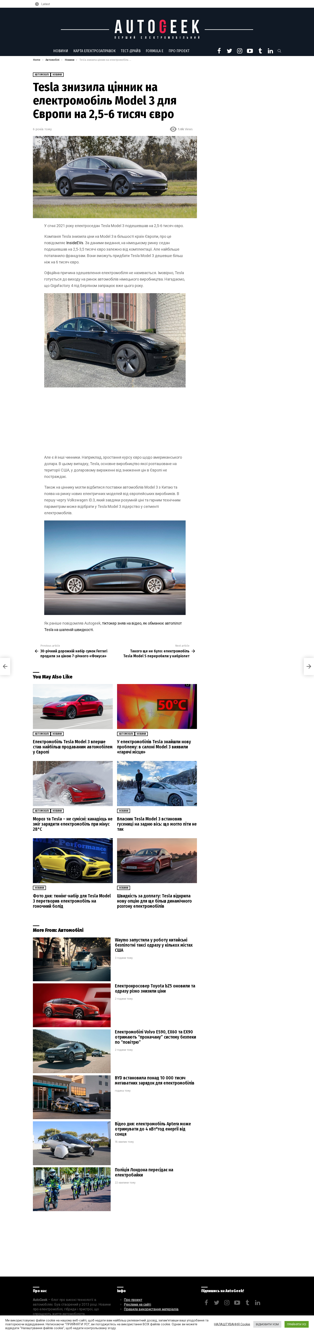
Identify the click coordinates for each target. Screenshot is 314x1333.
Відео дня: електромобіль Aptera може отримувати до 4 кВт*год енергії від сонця (153, 1129)
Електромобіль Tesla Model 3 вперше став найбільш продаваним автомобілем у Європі (73, 747)
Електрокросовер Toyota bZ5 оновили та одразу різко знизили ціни (155, 988)
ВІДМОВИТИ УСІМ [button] (267, 1324)
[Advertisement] (115, 422)
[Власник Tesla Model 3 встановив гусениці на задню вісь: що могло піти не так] (157, 783)
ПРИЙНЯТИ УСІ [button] (296, 1324)
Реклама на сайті (137, 1304)
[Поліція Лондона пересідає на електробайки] (72, 1189)
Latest (45, 4)
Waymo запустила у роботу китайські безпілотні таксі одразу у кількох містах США (154, 945)
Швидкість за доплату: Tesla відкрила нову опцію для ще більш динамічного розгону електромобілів (154, 901)
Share (38, 141)
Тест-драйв (131, 51)
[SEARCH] (279, 50)
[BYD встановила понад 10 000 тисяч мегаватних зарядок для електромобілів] (72, 1097)
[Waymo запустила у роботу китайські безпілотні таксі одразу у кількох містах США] (72, 959)
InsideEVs (74, 243)
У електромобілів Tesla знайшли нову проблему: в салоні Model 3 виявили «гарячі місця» (154, 747)
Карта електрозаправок (94, 51)
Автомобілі (42, 733)
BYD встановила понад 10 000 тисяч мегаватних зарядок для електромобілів (154, 1080)
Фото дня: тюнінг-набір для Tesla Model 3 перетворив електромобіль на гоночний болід (72, 901)
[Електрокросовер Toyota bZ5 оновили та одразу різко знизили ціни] (72, 1005)
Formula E (154, 51)
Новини (60, 51)
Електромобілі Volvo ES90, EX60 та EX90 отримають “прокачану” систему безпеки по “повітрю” (155, 1037)
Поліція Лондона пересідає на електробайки (144, 1172)
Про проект (179, 51)
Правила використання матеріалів (151, 1309)
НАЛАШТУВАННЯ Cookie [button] (232, 1324)
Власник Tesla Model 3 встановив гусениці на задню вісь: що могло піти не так (157, 824)
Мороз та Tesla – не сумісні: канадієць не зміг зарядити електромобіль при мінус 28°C (73, 824)
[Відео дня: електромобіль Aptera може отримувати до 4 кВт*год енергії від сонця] (72, 1143)
